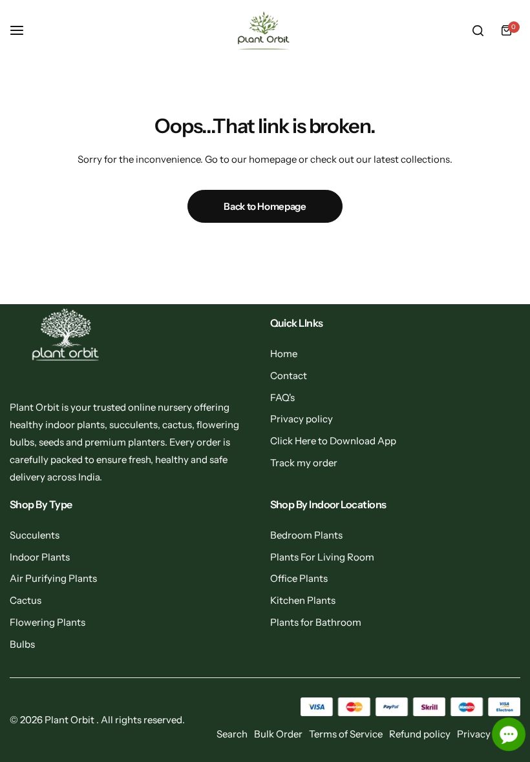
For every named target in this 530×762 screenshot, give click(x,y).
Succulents (34, 535)
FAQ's (282, 397)
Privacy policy (301, 419)
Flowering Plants (47, 622)
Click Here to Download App (333, 441)
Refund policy (419, 734)
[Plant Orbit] (265, 31)
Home (283, 353)
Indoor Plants (40, 557)
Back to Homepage (265, 206)
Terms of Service (346, 734)
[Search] (477, 30)
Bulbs (22, 644)
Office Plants (299, 578)
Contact (288, 375)
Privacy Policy (488, 734)
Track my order (303, 463)
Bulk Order (278, 734)
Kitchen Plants (302, 600)
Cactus (25, 600)
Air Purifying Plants (53, 578)
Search (232, 734)
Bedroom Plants (306, 535)
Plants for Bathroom (315, 622)
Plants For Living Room (322, 557)
